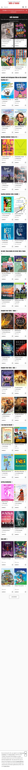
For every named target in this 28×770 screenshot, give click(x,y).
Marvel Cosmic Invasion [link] (20, 558)
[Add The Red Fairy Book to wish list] (25, 420)
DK (16, 446)
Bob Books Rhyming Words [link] (20, 471)
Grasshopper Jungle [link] (19, 156)
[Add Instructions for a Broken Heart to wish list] (25, 508)
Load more (14, 596)
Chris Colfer (5, 389)
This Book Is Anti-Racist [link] (20, 40)
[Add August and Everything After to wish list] (12, 306)
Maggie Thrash (5, 185)
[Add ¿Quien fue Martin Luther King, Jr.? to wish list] (12, 132)
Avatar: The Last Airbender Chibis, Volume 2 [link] (20, 585)
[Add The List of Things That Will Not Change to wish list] (25, 247)
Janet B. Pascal (19, 128)
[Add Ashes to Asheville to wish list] (25, 220)
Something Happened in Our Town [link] (7, 40)
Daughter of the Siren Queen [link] (20, 528)
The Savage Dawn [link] (6, 357)
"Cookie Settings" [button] (20, 761)
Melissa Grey (5, 359)
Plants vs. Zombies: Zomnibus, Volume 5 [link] (7, 585)
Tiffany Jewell (18, 41)
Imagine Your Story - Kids (8, 368)
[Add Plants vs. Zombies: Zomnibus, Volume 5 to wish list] (12, 592)
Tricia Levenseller (19, 530)
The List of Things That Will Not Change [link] (20, 240)
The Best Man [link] (5, 240)
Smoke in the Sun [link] (19, 357)
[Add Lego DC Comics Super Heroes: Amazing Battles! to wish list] (25, 450)
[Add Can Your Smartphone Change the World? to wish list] (12, 279)
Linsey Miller (18, 332)
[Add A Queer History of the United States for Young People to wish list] (12, 163)
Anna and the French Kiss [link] (7, 528)
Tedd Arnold (5, 101)
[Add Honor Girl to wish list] (12, 189)
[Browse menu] (26, 7)
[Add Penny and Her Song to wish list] (12, 450)
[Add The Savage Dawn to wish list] (12, 363)
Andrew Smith (18, 158)
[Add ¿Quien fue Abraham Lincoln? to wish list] (25, 132)
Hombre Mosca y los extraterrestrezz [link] (7, 99)
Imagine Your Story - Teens (8, 311)
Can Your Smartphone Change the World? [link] (7, 273)
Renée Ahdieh (18, 359)
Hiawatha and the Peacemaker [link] (7, 414)
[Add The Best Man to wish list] (12, 247)
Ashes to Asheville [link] (19, 213)
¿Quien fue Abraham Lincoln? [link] (20, 126)
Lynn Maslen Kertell (19, 473)
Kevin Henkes (5, 446)
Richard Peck (5, 242)
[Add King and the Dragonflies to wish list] (12, 220)
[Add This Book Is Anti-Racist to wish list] (25, 46)
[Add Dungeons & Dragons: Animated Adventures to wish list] (12, 565)
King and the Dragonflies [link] (7, 213)
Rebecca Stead (18, 242)
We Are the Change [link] (19, 67)
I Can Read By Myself (7, 425)
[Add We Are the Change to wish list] (25, 73)
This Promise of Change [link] (7, 67)
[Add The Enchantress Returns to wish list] (12, 393)
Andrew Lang (18, 416)
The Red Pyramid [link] (18, 387)
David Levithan (18, 185)
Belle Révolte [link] (18, 330)
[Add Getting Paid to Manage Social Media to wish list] (25, 306)
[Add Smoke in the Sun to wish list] (25, 363)
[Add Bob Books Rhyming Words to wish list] (25, 477)
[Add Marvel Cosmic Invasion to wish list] (25, 565)
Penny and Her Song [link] (6, 444)
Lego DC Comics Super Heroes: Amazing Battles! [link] (20, 444)
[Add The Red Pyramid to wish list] (25, 393)
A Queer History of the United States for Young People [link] (7, 156)
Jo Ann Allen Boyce (6, 68)
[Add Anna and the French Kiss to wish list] (12, 534)
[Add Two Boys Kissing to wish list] (25, 189)
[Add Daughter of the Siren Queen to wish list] (25, 534)
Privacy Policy (12, 754)
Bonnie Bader (5, 128)
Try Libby (5, 10)
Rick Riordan (18, 389)
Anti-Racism (14, 17)
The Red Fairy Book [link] (19, 414)
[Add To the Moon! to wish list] (25, 279)
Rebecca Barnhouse (6, 332)
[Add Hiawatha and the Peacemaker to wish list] (12, 420)
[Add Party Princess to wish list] (12, 508)
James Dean (5, 473)
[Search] (2, 7)
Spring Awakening (6, 482)
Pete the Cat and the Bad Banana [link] (7, 471)
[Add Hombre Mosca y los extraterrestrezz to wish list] (12, 105)
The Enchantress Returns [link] (7, 387)
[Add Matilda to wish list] (25, 105)
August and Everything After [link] (7, 300)
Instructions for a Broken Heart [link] (20, 501)
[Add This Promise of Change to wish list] (12, 73)
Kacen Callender (6, 215)
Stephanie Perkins (6, 530)
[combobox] (11, 7)
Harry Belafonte (19, 68)
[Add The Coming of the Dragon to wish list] (12, 336)
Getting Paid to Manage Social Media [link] (20, 300)
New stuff (4, 539)
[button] (12, 40)
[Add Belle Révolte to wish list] (25, 336)
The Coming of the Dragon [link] (7, 330)
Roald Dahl (18, 101)
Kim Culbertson (19, 503)
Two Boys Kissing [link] (19, 183)
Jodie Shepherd (19, 274)
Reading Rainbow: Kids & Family (9, 194)
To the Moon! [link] (18, 273)
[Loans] (23, 7)
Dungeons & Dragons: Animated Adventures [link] (7, 558)
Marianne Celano (6, 41)
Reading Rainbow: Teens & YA (9, 137)
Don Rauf (17, 301)
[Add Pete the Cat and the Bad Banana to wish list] (12, 477)
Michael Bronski (6, 158)
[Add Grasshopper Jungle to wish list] (25, 163)
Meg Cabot (5, 503)
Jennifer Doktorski (6, 301)
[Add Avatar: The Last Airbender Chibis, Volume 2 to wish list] (25, 592)
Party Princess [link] (5, 501)
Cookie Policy (6, 766)
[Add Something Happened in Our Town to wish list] (12, 46)
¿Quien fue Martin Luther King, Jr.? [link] (7, 126)
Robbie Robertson (6, 416)
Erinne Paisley (5, 274)
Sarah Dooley (18, 215)
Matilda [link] (16, 99)
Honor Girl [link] (4, 183)
